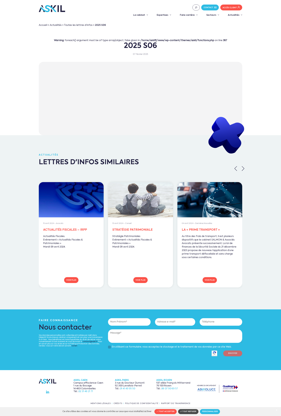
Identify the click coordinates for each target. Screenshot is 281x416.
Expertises (162, 15)
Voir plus (71, 280)
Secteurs (211, 15)
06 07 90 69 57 (169, 389)
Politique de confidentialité (141, 403)
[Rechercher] (196, 7)
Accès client (230, 8)
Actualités (233, 15)
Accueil (43, 25)
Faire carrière (187, 15)
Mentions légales (101, 403)
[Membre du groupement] (206, 390)
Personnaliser (210, 411)
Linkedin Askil (47, 391)
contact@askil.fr (90, 342)
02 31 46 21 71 (85, 391)
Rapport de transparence (176, 403)
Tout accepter (166, 411)
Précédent (235, 168)
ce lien (74, 346)
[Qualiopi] (230, 388)
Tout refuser (189, 411)
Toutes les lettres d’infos (78, 25)
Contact (209, 8)
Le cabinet (139, 15)
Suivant (243, 168)
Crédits (118, 403)
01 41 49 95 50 (127, 389)
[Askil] (52, 8)
